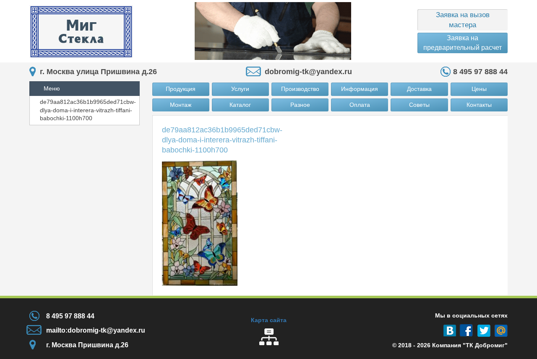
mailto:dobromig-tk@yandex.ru (95, 330)
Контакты (479, 104)
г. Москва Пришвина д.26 (87, 345)
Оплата (359, 104)
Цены (479, 88)
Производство (300, 88)
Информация (359, 88)
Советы (419, 104)
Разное (300, 104)
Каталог (240, 104)
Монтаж (180, 104)
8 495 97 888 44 (480, 71)
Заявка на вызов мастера (463, 20)
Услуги (240, 88)
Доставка (419, 88)
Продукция (181, 88)
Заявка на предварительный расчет (462, 42)
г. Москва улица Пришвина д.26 (98, 71)
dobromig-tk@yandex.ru (308, 71)
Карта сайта (269, 320)
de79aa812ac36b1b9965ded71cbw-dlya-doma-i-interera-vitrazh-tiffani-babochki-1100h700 (88, 109)
